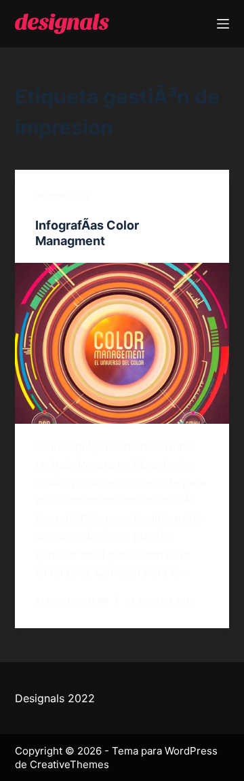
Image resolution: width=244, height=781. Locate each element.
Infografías (62, 197)
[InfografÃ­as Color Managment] (122, 343)
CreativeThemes (69, 764)
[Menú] (223, 24)
